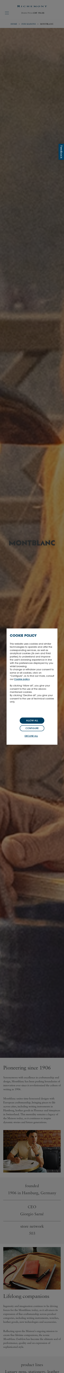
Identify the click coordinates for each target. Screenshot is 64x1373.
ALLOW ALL (32, 720)
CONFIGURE (32, 728)
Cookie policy (22, 679)
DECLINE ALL (31, 735)
